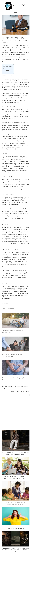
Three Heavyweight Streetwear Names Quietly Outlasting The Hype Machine (15, 527)
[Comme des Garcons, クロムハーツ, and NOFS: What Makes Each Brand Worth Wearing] (15, 450)
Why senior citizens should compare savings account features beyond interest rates (15, 477)
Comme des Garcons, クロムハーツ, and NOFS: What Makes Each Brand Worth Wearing (15, 453)
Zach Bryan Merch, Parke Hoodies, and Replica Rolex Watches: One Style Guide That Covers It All (15, 550)
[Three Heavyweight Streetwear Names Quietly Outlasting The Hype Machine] (15, 524)
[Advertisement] (15, 413)
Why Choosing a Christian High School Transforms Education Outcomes (15, 503)
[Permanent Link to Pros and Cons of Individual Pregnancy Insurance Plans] (15, 361)
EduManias (16, 4)
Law (7, 303)
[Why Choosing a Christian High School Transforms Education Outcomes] (15, 500)
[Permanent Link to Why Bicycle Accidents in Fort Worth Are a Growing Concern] (15, 314)
